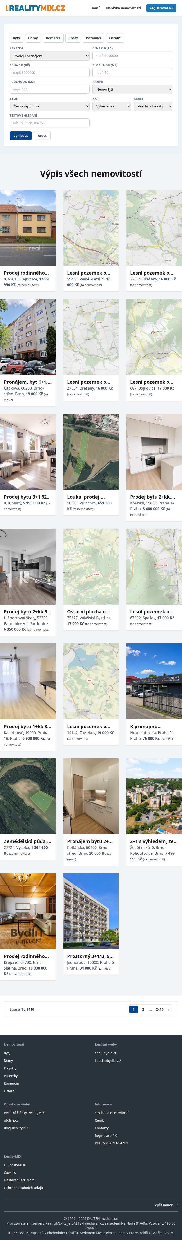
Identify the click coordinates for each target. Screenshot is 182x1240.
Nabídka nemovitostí (123, 8)
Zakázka (16, 48)
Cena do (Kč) (20, 65)
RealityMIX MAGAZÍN (111, 1143)
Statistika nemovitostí (112, 1112)
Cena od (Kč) (102, 48)
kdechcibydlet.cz (108, 1060)
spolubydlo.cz (106, 1053)
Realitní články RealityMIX (24, 1112)
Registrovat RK (161, 8)
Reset (42, 135)
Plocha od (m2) (104, 65)
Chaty (73, 38)
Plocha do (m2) (22, 82)
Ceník (99, 1120)
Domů (95, 8)
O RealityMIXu (15, 1165)
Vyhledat (21, 135)
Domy (33, 38)
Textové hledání (23, 115)
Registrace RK (106, 1135)
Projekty (10, 1068)
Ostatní (115, 38)
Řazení (98, 82)
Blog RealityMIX (16, 1128)
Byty (16, 38)
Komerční (11, 1083)
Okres (139, 99)
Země (14, 99)
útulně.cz (11, 1120)
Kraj (96, 99)
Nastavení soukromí (19, 1180)
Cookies (10, 1172)
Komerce (53, 38)
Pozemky (93, 38)
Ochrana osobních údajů (23, 1187)
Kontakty (102, 1128)
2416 (160, 1009)
